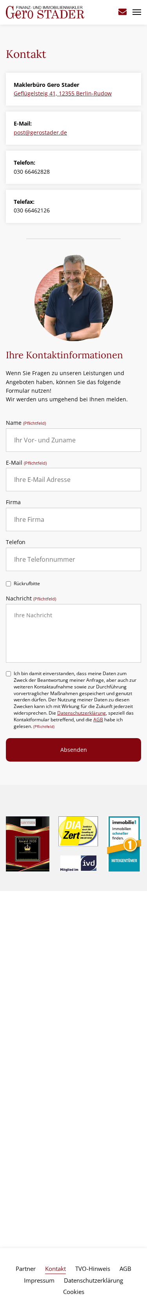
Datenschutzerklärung (81, 713)
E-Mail (26, 463)
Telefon (15, 542)
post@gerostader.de (40, 132)
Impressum (39, 1280)
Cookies (73, 1292)
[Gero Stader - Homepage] (45, 11)
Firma (13, 502)
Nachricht (31, 598)
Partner (26, 1268)
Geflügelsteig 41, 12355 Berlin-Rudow (63, 93)
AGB (98, 719)
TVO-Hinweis (92, 1268)
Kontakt (55, 1268)
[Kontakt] (122, 12)
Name (26, 423)
